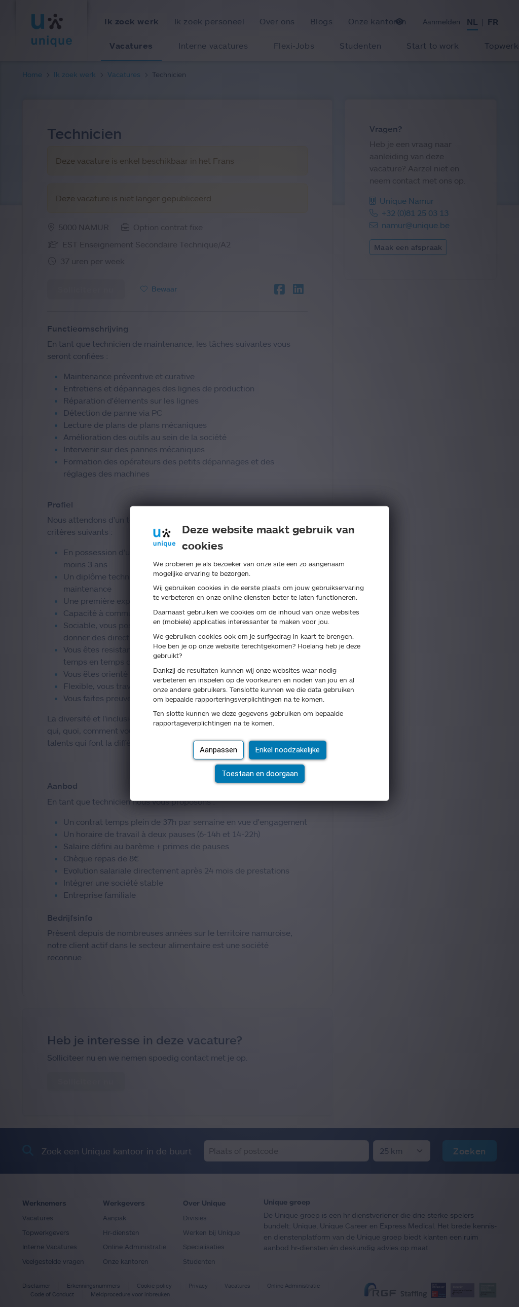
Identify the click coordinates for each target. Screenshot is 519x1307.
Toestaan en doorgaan (259, 773)
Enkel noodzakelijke (287, 749)
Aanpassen (218, 749)
